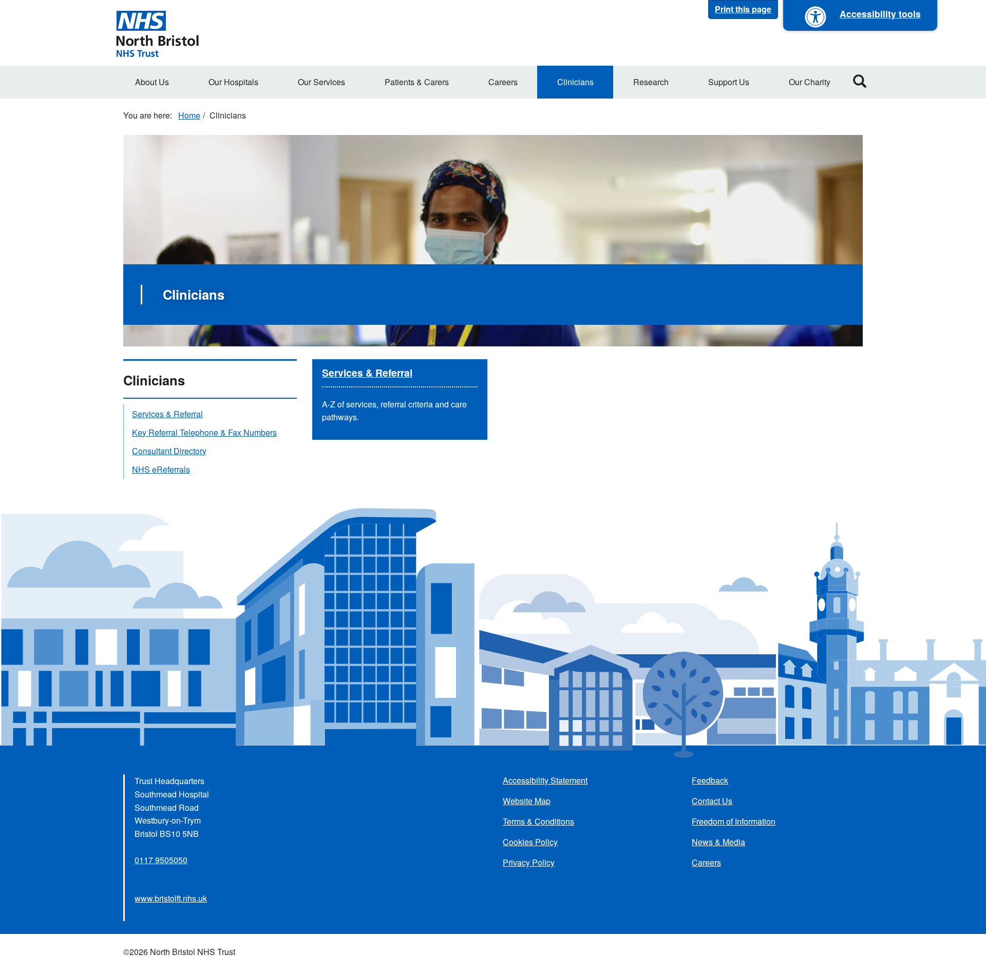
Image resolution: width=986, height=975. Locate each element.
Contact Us (712, 801)
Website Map (527, 801)
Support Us (728, 82)
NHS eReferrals (161, 469)
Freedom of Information (733, 821)
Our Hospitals (233, 82)
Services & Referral (367, 372)
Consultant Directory (169, 451)
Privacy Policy (529, 862)
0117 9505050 (161, 860)
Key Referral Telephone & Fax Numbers (204, 432)
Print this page (743, 9)
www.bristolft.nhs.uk (171, 898)
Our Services (321, 82)
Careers (503, 82)
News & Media (718, 842)
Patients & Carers (417, 82)
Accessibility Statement (545, 780)
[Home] (157, 33)
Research (651, 82)
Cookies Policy (530, 842)
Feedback (710, 780)
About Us (152, 82)
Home (189, 115)
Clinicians (575, 82)
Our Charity (809, 82)
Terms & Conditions (538, 821)
